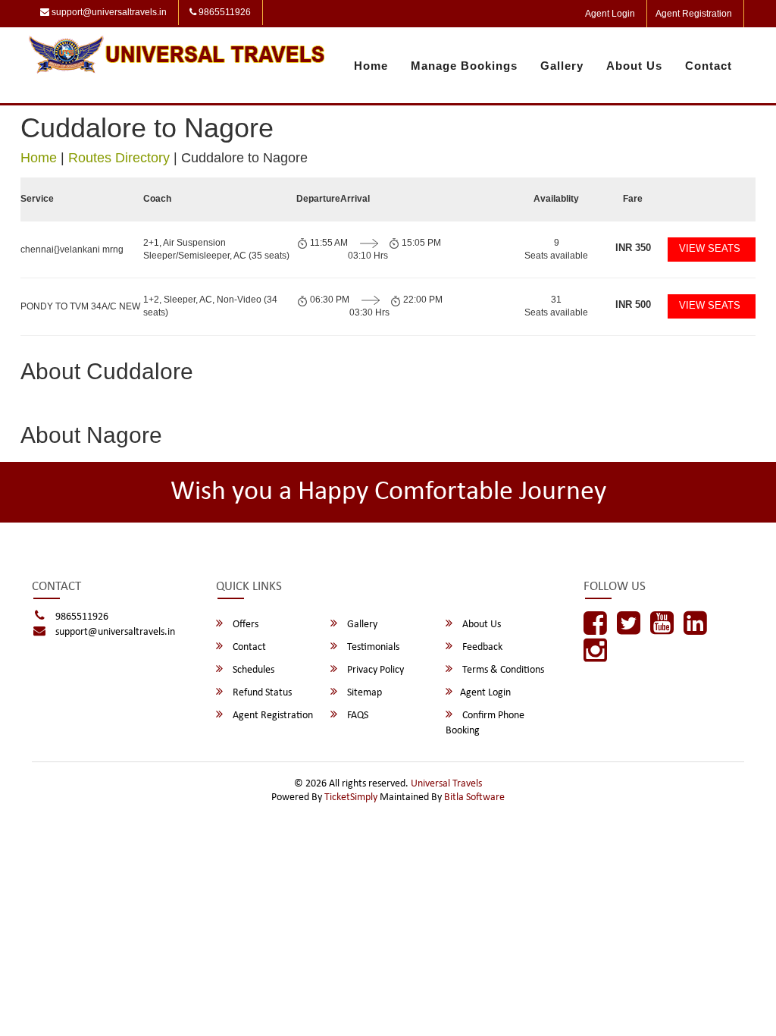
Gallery (562, 65)
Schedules (252, 670)
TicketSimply (350, 797)
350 (633, 247)
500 (633, 304)
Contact (708, 65)
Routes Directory (119, 157)
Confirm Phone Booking (485, 723)
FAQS (356, 715)
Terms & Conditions (502, 670)
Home (371, 65)
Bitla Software (474, 797)
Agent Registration (694, 13)
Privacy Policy (374, 670)
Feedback (481, 647)
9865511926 (223, 12)
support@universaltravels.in (108, 12)
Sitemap (363, 693)
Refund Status (261, 693)
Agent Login (610, 13)
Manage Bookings (464, 65)
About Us (634, 65)
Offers (244, 624)
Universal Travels (446, 784)
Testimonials (372, 647)
